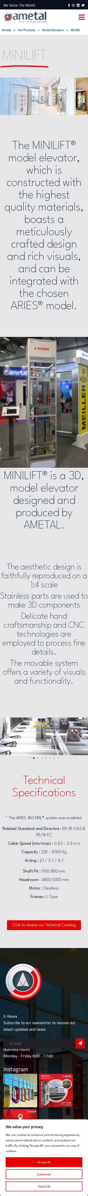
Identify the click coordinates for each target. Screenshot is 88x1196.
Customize (44, 1174)
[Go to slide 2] (34, 758)
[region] (44, 1157)
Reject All (44, 1186)
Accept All (44, 1162)
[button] (5, 736)
